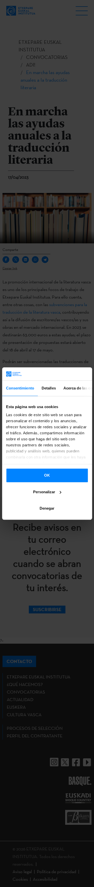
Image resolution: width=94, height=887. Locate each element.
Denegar (47, 508)
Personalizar (44, 492)
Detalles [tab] (48, 388)
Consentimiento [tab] (20, 388)
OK (47, 475)
